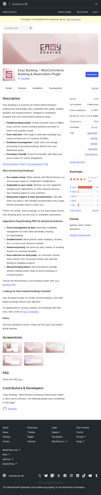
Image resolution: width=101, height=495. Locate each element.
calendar (93, 144)
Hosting (6, 436)
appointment (92, 133)
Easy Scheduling (31, 311)
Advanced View (77, 162)
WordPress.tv (59, 441)
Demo (22, 164)
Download (92, 74)
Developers (57, 436)
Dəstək (94, 88)
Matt (6, 454)
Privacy (6, 441)
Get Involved (82, 427)
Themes (31, 432)
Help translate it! (73, 19)
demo (47, 324)
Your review (75, 210)
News (5, 432)
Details (8, 88)
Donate (81, 436)
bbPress (8, 459)
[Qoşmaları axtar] (30, 28)
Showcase (32, 427)
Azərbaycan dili (16, 475)
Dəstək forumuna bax (80, 235)
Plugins (30, 436)
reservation (92, 149)
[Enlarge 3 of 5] (61, 345)
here (20, 379)
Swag (80, 441)
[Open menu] (97, 4)
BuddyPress (10, 464)
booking (94, 138)
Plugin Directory (10, 12)
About (5, 427)
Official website (10, 164)
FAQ (46, 164)
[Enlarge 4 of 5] (18, 358)
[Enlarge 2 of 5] (40, 345)
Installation (37, 88)
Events (79, 432)
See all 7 (94, 127)
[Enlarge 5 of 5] (40, 358)
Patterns (31, 441)
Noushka (25, 78)
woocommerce (91, 155)
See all (95, 210)
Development (55, 88)
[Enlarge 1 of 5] (18, 345)
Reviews (22, 88)
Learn (54, 427)
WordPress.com (12, 450)
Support (55, 432)
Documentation (34, 164)
